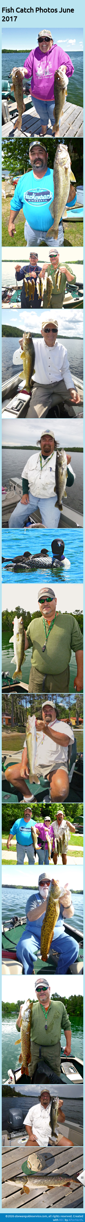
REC (61, 1220)
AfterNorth (75, 1220)
